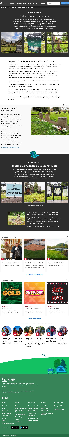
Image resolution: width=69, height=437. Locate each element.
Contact (43, 403)
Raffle (3, 420)
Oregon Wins (4, 7)
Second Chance (6, 413)
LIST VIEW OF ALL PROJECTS (34, 274)
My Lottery (65, 3)
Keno (3, 408)
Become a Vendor (59, 409)
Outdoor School (32, 410)
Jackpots (4, 405)
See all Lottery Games (34, 318)
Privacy (17, 419)
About (17, 403)
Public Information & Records (47, 414)
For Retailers (58, 403)
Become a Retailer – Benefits (59, 406)
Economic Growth (33, 405)
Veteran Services (33, 418)
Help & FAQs (44, 405)
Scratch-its (5, 410)
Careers (17, 405)
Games (4, 403)
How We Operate (20, 414)
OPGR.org (4, 392)
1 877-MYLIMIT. (15, 392)
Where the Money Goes (20, 411)
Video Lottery (6, 415)
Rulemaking (18, 416)
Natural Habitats (33, 408)
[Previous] (63, 105)
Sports (4, 418)
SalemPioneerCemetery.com (34, 205)
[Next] (66, 105)
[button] (46, 136)
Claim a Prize (45, 408)
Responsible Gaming (8, 423)
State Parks (11, 7)
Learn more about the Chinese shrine (10, 147)
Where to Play (45, 410)
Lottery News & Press (21, 408)
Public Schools (32, 413)
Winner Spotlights (33, 420)
